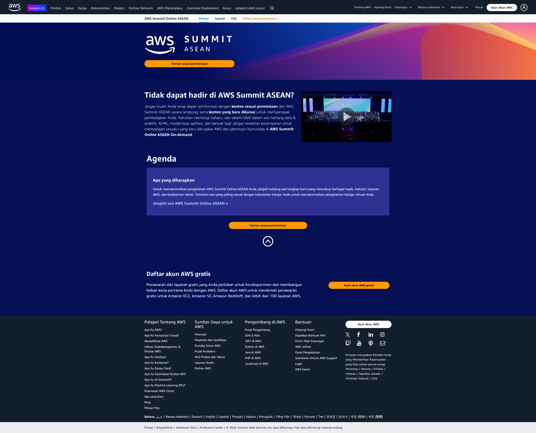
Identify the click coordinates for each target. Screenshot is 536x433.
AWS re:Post (303, 346)
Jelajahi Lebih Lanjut (250, 8)
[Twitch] (351, 343)
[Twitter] (351, 335)
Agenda (220, 18)
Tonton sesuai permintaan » (260, 18)
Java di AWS (253, 352)
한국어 (343, 416)
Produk (55, 8)
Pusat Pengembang (257, 329)
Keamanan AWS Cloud (159, 391)
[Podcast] (374, 343)
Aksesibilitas (164, 427)
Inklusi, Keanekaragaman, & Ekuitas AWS (162, 349)
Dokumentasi (100, 8)
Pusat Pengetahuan (307, 352)
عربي (159, 416)
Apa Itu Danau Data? (157, 368)
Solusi (69, 8)
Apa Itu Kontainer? (156, 362)
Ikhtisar (204, 18)
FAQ (233, 18)
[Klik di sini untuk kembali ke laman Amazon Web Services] (14, 7)
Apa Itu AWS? (153, 329)
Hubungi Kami (382, 7)
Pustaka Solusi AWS (207, 345)
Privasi (148, 427)
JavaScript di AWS (256, 363)
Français (237, 416)
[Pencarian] (272, 9)
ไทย (320, 416)
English (210, 416)
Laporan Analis (204, 362)
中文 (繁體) (375, 416)
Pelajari (119, 8)
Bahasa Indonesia (177, 416)
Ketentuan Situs (186, 427)
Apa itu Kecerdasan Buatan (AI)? (165, 374)
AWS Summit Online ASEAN (166, 18)
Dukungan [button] (402, 7)
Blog (147, 402)
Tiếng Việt (282, 416)
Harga (82, 8)
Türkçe (297, 416)
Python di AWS (254, 346)
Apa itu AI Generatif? (158, 379)
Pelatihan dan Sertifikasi (210, 340)
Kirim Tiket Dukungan (309, 341)
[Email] (386, 343)
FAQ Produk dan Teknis (210, 357)
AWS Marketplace (170, 8)
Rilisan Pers (152, 408)
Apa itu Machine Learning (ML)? (165, 385)
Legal (298, 363)
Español (224, 416)
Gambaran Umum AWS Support (316, 358)
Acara (227, 8)
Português (265, 416)
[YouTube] (362, 343)
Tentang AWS (362, 7)
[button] (502, 7)
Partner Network (141, 8)
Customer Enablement (203, 8)
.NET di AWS (253, 341)
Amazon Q (36, 8)
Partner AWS (203, 368)
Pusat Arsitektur (205, 351)
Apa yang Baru (154, 396)
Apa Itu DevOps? (155, 357)
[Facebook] (362, 335)
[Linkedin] (374, 335)
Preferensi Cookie (211, 427)
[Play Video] (347, 116)
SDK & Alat (252, 335)
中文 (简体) (358, 416)
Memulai (200, 334)
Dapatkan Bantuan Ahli (310, 335)
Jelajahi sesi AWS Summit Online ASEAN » (190, 203)
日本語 (331, 416)
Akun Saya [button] (458, 7)
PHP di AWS (253, 358)
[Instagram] (386, 335)
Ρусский (309, 416)
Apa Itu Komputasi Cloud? (161, 335)
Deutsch (197, 416)
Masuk (479, 7)
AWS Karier (302, 369)
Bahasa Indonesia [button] (430, 7)
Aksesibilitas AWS (156, 341)
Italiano (251, 416)
